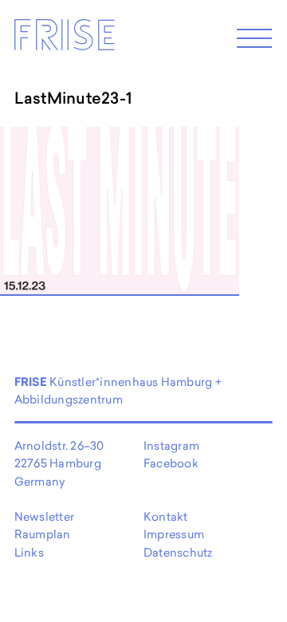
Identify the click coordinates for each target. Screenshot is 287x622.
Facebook (171, 462)
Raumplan (42, 533)
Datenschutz (178, 552)
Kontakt (166, 516)
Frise (63, 39)
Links (29, 552)
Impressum (174, 533)
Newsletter (44, 516)
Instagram (171, 445)
